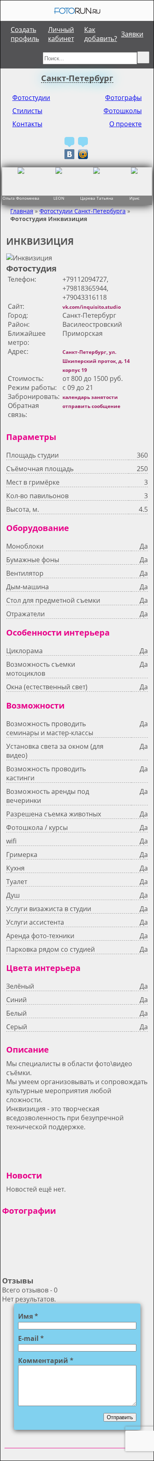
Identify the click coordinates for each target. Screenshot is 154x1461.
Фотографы (123, 97)
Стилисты (27, 110)
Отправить (120, 1417)
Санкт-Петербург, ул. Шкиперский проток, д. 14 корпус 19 (96, 361)
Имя (28, 1316)
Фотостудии (31, 97)
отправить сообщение (91, 406)
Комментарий (46, 1360)
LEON (58, 198)
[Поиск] (143, 57)
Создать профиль (25, 34)
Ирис (134, 198)
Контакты (27, 123)
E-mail (31, 1338)
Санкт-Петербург (77, 78)
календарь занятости (90, 397)
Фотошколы (122, 110)
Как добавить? (100, 34)
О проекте (125, 123)
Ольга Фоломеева (20, 198)
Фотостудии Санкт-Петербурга (82, 211)
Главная (21, 211)
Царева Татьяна (96, 198)
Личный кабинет (61, 34)
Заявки (132, 34)
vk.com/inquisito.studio (91, 306)
